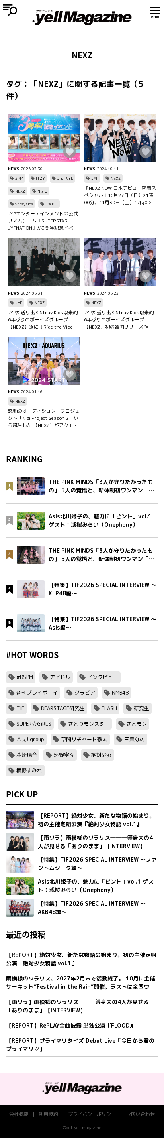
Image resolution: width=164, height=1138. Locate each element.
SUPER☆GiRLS (33, 723)
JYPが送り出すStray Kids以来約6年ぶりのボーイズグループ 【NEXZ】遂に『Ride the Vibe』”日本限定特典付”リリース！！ (44, 320)
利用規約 (48, 1114)
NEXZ (20, 191)
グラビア (84, 692)
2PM (19, 178)
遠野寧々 (64, 754)
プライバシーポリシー (92, 1114)
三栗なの (134, 739)
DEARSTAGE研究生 (63, 708)
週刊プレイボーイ (37, 692)
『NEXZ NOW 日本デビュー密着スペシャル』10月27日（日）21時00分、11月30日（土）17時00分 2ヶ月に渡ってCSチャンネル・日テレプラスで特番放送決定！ (120, 195)
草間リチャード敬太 (84, 739)
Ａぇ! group (30, 739)
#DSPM (24, 677)
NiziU (42, 191)
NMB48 (120, 692)
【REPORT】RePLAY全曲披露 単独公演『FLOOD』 (70, 1025)
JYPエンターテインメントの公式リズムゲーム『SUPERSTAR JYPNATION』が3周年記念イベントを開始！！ (43, 221)
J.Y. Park (65, 178)
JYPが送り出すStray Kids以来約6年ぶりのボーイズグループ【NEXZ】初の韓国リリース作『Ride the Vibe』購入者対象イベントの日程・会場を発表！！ (119, 320)
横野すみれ (29, 770)
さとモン (136, 723)
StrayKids (24, 204)
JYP (94, 178)
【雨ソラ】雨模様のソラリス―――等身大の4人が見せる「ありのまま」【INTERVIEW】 (77, 1006)
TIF (20, 708)
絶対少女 (101, 754)
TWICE (51, 204)
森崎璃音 (26, 754)
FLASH (109, 708)
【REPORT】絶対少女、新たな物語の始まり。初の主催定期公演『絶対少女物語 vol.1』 (81, 959)
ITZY (40, 178)
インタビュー (102, 677)
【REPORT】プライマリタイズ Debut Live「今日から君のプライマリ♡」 (80, 1045)
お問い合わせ (140, 1114)
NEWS (13, 168)
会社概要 (18, 1114)
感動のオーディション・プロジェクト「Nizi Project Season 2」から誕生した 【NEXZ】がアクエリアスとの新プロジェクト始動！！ (44, 418)
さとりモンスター (88, 723)
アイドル (60, 677)
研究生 (141, 708)
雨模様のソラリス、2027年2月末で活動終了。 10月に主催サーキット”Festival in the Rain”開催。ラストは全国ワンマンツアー (80, 983)
